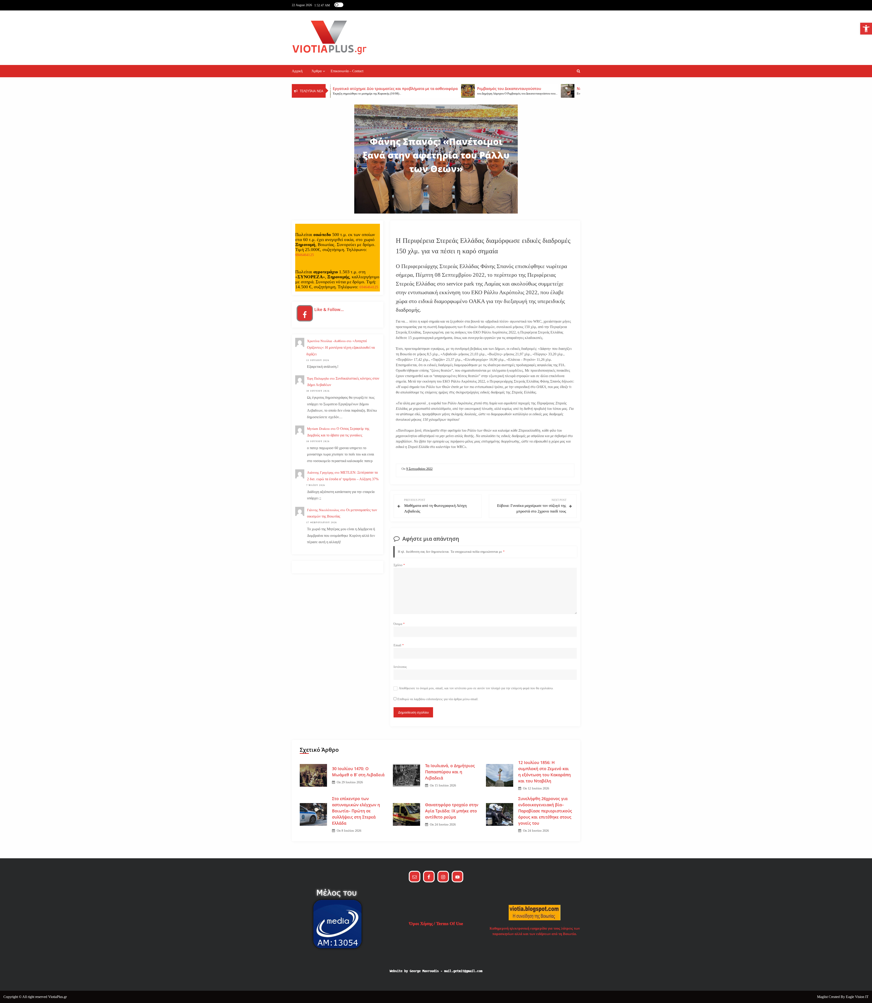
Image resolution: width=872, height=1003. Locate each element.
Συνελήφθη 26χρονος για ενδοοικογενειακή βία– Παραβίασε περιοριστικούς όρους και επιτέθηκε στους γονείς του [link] (545, 811)
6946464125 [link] (304, 255)
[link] (866, 29)
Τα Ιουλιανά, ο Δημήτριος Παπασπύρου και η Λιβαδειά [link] (450, 772)
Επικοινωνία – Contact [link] (347, 71)
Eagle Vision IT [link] (857, 997)
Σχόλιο (399, 565)
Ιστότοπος (400, 667)
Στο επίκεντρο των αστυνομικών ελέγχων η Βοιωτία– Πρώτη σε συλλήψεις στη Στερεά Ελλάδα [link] (356, 811)
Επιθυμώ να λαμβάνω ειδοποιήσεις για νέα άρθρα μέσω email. (437, 699)
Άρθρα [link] (317, 71)
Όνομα (399, 624)
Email (399, 645)
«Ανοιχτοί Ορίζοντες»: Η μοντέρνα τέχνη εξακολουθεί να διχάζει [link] (340, 347)
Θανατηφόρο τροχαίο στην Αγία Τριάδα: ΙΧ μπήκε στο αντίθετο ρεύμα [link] (451, 811)
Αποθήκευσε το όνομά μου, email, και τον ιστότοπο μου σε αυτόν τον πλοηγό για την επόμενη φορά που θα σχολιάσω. (476, 688)
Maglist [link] (823, 997)
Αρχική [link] (297, 71)
